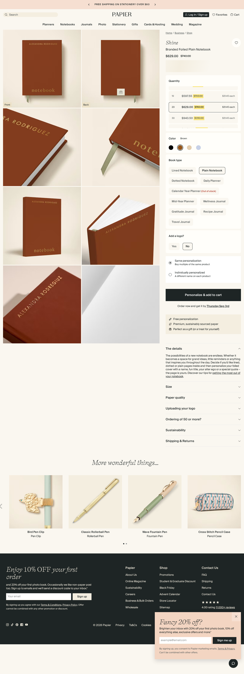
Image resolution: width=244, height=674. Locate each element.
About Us (131, 575)
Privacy (120, 625)
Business (179, 33)
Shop (189, 33)
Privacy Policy (70, 605)
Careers (130, 594)
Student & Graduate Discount (178, 581)
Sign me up (224, 640)
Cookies (146, 625)
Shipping (207, 581)
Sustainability (133, 588)
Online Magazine (135, 581)
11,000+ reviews (225, 607)
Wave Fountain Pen (154, 532)
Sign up (82, 596)
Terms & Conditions (51, 605)
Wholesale (131, 607)
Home (169, 33)
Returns (206, 588)
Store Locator (168, 601)
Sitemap (165, 607)
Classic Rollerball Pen (95, 532)
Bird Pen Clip (35, 532)
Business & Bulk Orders (139, 601)
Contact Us (208, 594)
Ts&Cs (133, 625)
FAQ (204, 575)
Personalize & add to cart (203, 295)
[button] (236, 616)
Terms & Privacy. (226, 649)
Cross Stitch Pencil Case (214, 532)
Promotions (167, 575)
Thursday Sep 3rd (218, 306)
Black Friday (167, 588)
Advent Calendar (170, 594)
